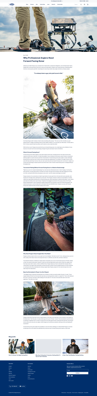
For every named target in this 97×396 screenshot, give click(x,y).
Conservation (59, 4)
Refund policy (64, 392)
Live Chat (23, 386)
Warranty (10, 373)
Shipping (10, 371)
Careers (29, 375)
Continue (77, 373)
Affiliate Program (31, 373)
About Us (53, 4)
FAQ (9, 369)
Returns (10, 368)
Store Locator (11, 380)
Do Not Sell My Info (31, 378)
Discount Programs (12, 375)
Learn (48, 4)
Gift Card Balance (12, 377)
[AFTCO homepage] (11, 4)
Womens (32, 4)
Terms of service (75, 392)
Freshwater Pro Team (31, 371)
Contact (10, 366)
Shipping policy (80, 392)
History (29, 368)
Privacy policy (69, 392)
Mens (27, 4)
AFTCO (12, 392)
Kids (37, 4)
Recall (29, 377)
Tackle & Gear (42, 4)
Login (10, 378)
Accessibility (86, 392)
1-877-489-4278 (14, 386)
